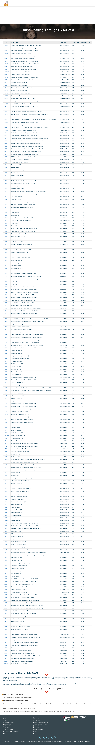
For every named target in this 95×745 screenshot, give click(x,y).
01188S (6, 53)
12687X (6, 414)
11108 (5, 172)
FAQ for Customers (9, 729)
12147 (5, 228)
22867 (5, 658)
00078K (6, 45)
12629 (5, 377)
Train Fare (36, 731)
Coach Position (38, 733)
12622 (5, 364)
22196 (5, 608)
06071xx (6, 114)
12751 (5, 443)
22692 (5, 645)
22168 (5, 597)
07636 (5, 143)
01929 (5, 61)
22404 (5, 618)
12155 (5, 233)
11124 (5, 178)
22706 (5, 650)
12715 (5, 425)
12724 (5, 440)
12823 (5, 478)
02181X (6, 77)
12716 (5, 427)
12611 (5, 345)
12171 (5, 244)
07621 (5, 138)
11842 (5, 199)
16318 (5, 512)
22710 (5, 655)
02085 (5, 66)
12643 (5, 387)
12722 (5, 433)
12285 (5, 287)
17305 (5, 528)
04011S (6, 90)
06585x (5, 127)
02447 (5, 79)
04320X (6, 95)
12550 (5, 342)
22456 (5, 629)
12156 (5, 236)
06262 (5, 125)
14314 (5, 491)
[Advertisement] (41, 9)
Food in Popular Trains (39, 718)
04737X (6, 101)
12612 (5, 348)
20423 (5, 557)
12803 (5, 467)
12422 (5, 305)
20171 (5, 552)
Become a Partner (9, 722)
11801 (5, 186)
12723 (5, 438)
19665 (5, 547)
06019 (5, 111)
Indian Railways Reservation (41, 722)
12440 (5, 321)
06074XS (6, 119)
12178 (5, 257)
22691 (5, 642)
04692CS (6, 98)
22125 (5, 589)
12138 (5, 225)
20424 (5, 560)
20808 (5, 576)
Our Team (36, 727)
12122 (5, 220)
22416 (5, 624)
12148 (5, 231)
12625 (5, 366)
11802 (5, 188)
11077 (5, 164)
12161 (5, 239)
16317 (5, 510)
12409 (5, 297)
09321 (5, 154)
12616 (5, 353)
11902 (5, 204)
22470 (5, 634)
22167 (5, 594)
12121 (5, 218)
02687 (5, 82)
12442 (5, 326)
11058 (5, 162)
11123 (5, 175)
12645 (5, 393)
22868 (5, 661)
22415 (5, 621)
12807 (5, 472)
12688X (6, 417)
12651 (5, 409)
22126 (5, 592)
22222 (5, 613)
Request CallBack (8, 733)
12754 (5, 451)
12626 (5, 369)
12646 (5, 395)
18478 (5, 539)
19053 (5, 541)
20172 (5, 555)
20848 (5, 581)
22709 (5, 653)
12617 (5, 356)
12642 (5, 385)
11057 (5, 159)
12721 (5, 430)
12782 (5, 464)
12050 (5, 215)
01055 (5, 48)
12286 (5, 289)
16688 (5, 517)
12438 (5, 316)
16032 (5, 507)
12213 (5, 271)
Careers (6, 718)
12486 (5, 337)
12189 (5, 260)
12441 (5, 324)
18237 (5, 531)
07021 (5, 133)
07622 (5, 141)
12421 (5, 302)
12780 (5, 456)
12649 (5, 403)
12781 (5, 462)
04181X (6, 93)
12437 (5, 313)
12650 (5, 406)
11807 (5, 191)
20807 (5, 573)
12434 (5, 310)
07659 (5, 149)
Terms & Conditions (78, 741)
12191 (5, 265)
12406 (5, 294)
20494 (5, 565)
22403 (5, 616)
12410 (5, 300)
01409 (5, 56)
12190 (5, 263)
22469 (5, 632)
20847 (5, 579)
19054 (5, 544)
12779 (5, 454)
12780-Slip (6, 459)
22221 (5, 610)
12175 (5, 249)
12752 (5, 446)
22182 (5, 602)
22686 (5, 640)
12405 (5, 292)
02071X (6, 64)
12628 (5, 374)
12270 (5, 279)
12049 (5, 212)
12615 (5, 350)
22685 (5, 637)
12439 (5, 318)
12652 (5, 411)
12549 (5, 340)
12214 (5, 273)
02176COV (6, 74)
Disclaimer (87, 741)
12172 (5, 247)
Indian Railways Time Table (40, 724)
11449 (5, 180)
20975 (5, 584)
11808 (5, 194)
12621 (5, 361)
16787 (5, 523)
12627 (5, 371)
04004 (5, 87)
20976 (5, 586)
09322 (5, 156)
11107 (5, 170)
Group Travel (7, 724)
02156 (5, 69)
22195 (5, 605)
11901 (5, 202)
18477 (5, 536)
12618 (5, 358)
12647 (5, 398)
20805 (5, 568)
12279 (5, 281)
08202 (5, 151)
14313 (5, 488)
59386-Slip (6, 664)
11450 (5, 183)
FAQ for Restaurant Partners (11, 731)
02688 (5, 85)
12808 (5, 475)
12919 (5, 483)
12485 (5, 334)
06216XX (6, 122)
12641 (5, 382)
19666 (5, 549)
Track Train (37, 720)
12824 (5, 480)
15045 (5, 499)
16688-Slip (6, 520)
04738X (6, 103)
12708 (5, 422)
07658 (5, 146)
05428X (6, 109)
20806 (5, 571)
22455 (5, 626)
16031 (5, 504)
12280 (5, 284)
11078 (5, 167)
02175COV (6, 72)
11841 (5, 196)
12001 (5, 207)
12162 (5, 241)
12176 (5, 252)
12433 (5, 308)
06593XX (6, 130)
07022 (5, 135)
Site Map (6, 727)
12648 (5, 401)
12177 (5, 255)
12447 (5, 329)
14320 (5, 496)
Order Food (37, 717)
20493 (5, 563)
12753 (5, 449)
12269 (5, 276)
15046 (5, 502)
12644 (5, 390)
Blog (5, 720)
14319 (5, 494)
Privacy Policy (68, 741)
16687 (5, 515)
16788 (5, 525)
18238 (5, 533)
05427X (6, 106)
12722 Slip (6, 435)
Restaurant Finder (38, 729)
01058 (5, 50)
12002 (5, 210)
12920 (5, 486)
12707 (5, 419)
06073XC (6, 117)
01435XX (6, 58)
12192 (5, 268)
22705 (5, 648)
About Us (6, 717)
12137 (5, 223)
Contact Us (7, 725)
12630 (5, 379)
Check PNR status (38, 725)
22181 (5, 600)
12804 (5, 470)
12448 (5, 332)
